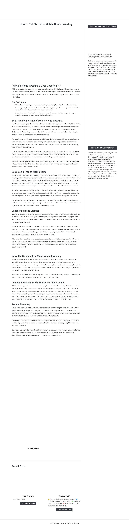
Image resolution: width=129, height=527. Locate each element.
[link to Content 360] (64, 481)
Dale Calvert (33, 448)
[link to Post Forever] (28, 481)
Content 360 (64, 496)
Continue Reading (28, 503)
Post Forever (28, 496)
